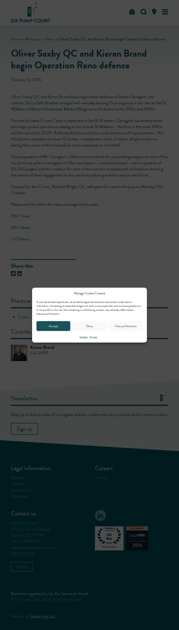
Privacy (93, 337)
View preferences (126, 326)
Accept (53, 326)
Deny (89, 326)
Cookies (83, 337)
